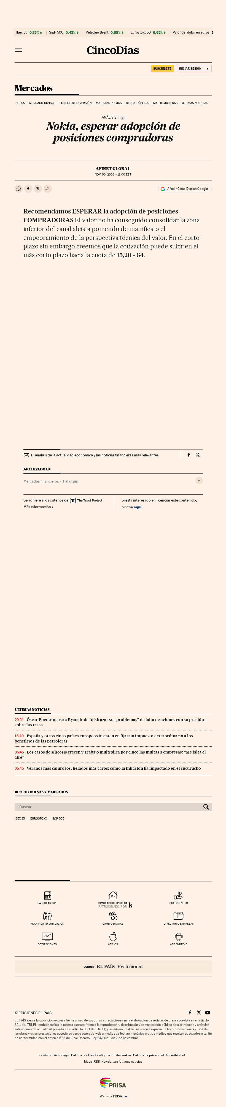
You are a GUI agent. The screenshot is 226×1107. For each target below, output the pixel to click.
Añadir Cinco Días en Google (187, 189)
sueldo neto (179, 903)
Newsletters (109, 1061)
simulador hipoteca (112, 903)
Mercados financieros (41, 481)
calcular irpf (47, 903)
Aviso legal (61, 1055)
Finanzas (70, 481)
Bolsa (20, 103)
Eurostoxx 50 (141, 32)
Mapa (88, 1061)
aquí (137, 507)
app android (178, 944)
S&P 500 (56, 32)
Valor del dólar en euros (191, 32)
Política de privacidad (148, 1055)
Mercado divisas (42, 103)
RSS (97, 1061)
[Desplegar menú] (18, 50)
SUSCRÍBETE (162, 68)
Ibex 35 (21, 32)
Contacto (45, 1055)
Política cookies (82, 1055)
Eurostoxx (38, 818)
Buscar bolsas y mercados (41, 792)
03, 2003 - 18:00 (113, 174)
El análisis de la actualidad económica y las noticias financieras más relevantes (94, 455)
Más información (37, 507)
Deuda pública (137, 103)
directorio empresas (179, 923)
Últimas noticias (195, 103)
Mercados (34, 88)
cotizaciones (47, 944)
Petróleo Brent (97, 32)
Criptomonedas (165, 103)
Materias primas (109, 103)
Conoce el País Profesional (113, 966)
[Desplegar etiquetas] (199, 480)
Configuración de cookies (113, 1055)
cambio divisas (113, 923)
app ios (113, 944)
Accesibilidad (175, 1055)
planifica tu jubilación (47, 923)
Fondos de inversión (76, 103)
